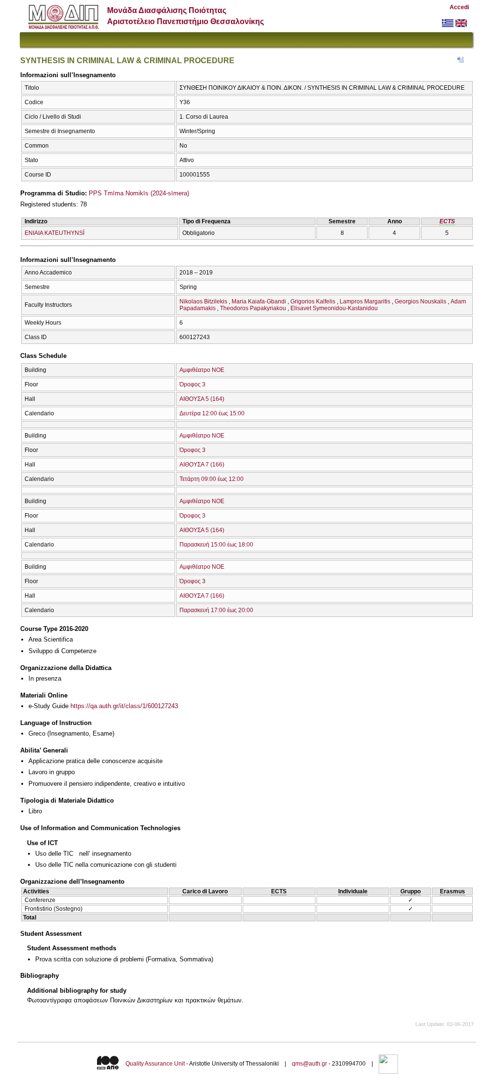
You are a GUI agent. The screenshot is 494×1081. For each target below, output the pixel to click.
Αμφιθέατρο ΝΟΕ (201, 370)
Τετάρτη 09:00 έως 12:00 (211, 479)
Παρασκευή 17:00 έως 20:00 (216, 610)
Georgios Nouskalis (420, 301)
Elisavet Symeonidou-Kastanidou (334, 308)
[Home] (63, 26)
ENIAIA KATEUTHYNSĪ (54, 233)
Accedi (459, 7)
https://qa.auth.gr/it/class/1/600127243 (124, 706)
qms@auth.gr (309, 1063)
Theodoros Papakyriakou (253, 308)
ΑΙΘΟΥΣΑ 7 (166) (201, 464)
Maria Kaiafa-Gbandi (259, 301)
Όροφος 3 (192, 384)
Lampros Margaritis (365, 301)
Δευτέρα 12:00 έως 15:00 (212, 413)
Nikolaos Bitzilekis (203, 301)
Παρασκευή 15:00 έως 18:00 (216, 544)
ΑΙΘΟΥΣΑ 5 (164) (201, 399)
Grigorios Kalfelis (312, 301)
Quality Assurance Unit (155, 1063)
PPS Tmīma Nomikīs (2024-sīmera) (139, 193)
